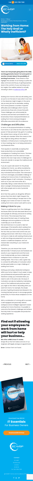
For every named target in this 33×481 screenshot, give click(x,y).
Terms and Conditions (17, 474)
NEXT (27, 364)
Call (16, 2)
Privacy (27, 474)
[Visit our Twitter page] (19, 478)
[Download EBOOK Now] (16, 396)
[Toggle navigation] (29, 9)
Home (2, 19)
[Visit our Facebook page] (14, 478)
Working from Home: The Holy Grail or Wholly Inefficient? (14, 21)
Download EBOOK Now (16, 433)
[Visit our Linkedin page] (16, 478)
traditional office (19, 90)
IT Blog (8, 19)
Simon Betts (9, 64)
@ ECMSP (6, 474)
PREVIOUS (7, 364)
